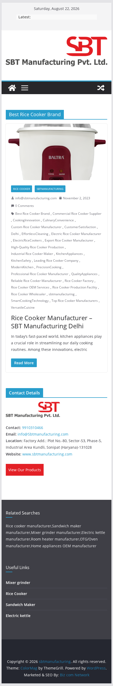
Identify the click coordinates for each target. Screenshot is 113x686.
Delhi (15, 234)
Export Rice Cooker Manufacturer (69, 240)
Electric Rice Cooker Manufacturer (76, 234)
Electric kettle (18, 615)
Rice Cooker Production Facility (74, 287)
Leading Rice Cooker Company (56, 260)
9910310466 (32, 427)
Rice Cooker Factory (79, 280)
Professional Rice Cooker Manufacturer (39, 274)
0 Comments (24, 205)
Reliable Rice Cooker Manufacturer (36, 280)
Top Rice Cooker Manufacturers (75, 300)
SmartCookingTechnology (30, 300)
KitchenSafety (21, 260)
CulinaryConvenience (58, 220)
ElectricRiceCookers (27, 240)
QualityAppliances (84, 274)
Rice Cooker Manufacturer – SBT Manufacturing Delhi (51, 321)
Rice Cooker (21, 189)
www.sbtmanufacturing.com (47, 454)
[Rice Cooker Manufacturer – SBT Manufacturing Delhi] (56, 152)
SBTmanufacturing (50, 189)
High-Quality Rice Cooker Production (37, 247)
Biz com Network (74, 674)
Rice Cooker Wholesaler (28, 294)
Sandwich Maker (20, 604)
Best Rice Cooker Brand (32, 213)
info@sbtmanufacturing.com (36, 198)
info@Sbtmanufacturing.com (43, 434)
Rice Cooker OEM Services (30, 287)
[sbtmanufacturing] (12, 88)
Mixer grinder (18, 582)
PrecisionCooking (48, 267)
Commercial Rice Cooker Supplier (77, 213)
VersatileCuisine (23, 307)
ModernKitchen (22, 267)
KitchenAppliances (69, 253)
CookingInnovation (26, 220)
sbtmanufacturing (62, 294)
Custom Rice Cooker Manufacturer (36, 227)
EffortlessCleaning (35, 234)
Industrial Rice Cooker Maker (32, 253)
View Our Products (24, 469)
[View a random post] (101, 88)
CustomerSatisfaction (80, 227)
